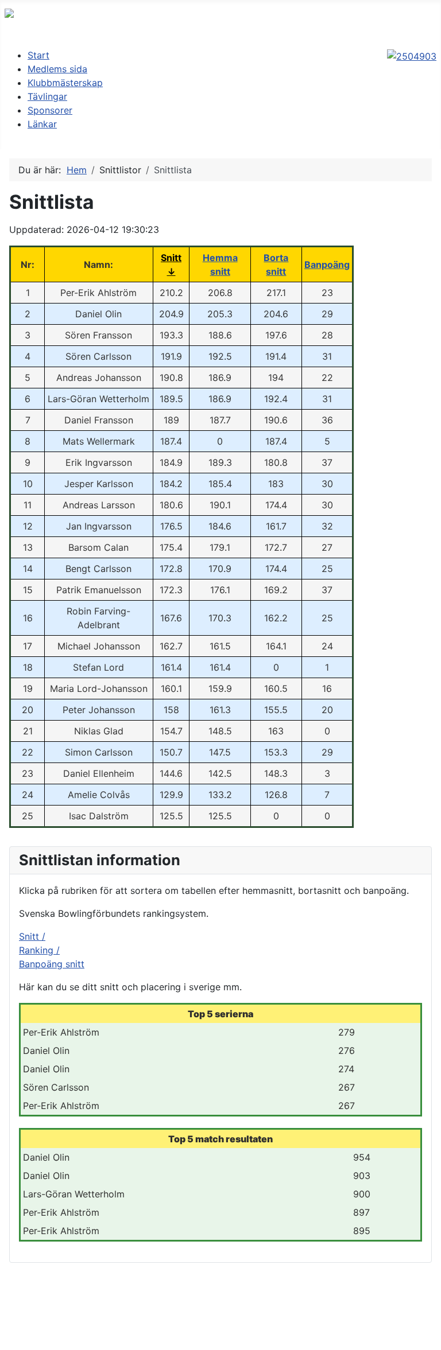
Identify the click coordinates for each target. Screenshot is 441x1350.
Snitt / (32, 936)
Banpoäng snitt (51, 964)
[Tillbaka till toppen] (426, 1335)
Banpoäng (327, 264)
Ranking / (39, 950)
